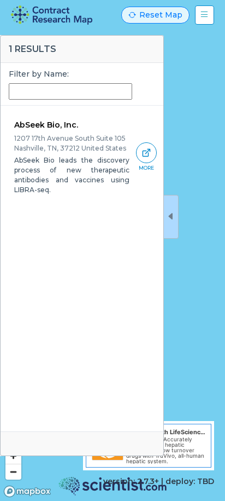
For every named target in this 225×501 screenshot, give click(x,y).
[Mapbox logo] (27, 491)
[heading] (51, 15)
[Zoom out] (13, 472)
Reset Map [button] (160, 15)
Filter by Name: (39, 74)
